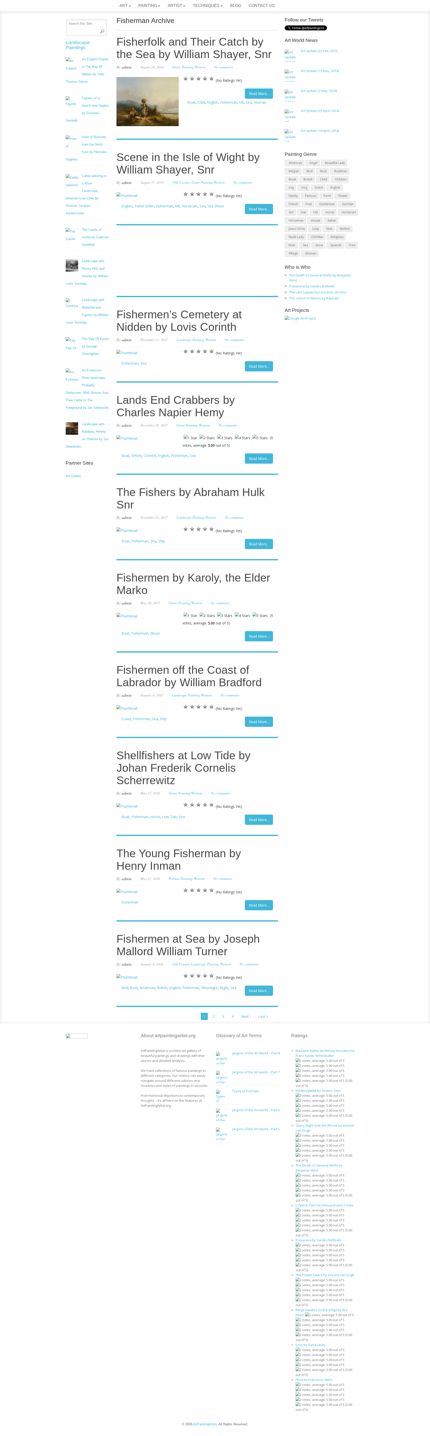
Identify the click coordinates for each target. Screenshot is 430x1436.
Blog (235, 5)
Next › (246, 1016)
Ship (161, 541)
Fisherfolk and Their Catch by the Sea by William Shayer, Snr (194, 48)
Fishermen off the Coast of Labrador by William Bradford (189, 676)
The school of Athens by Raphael (314, 298)
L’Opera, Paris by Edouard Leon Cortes (325, 1205)
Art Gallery (73, 476)
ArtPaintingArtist (85, 6)
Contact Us (262, 5)
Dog (304, 187)
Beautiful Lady (335, 163)
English (212, 102)
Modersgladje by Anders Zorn (318, 1090)
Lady (315, 229)
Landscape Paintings (78, 45)
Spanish (335, 245)
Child (201, 102)
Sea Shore (216, 206)
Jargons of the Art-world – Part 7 (256, 1072)
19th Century (181, 182)
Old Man (317, 237)
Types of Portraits (245, 1091)
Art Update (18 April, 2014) (320, 130)
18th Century (181, 964)
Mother (345, 229)
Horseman (296, 220)
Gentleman (327, 204)
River (292, 245)
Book (292, 179)
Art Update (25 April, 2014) (320, 110)
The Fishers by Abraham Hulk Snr (190, 498)
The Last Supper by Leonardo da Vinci (317, 292)
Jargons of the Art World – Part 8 (256, 1053)
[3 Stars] (198, 78)
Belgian (294, 171)
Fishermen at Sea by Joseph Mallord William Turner (188, 945)
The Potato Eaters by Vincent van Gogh (325, 1275)
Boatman (147, 987)
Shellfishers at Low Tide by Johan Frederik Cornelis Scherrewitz (183, 768)
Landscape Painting (190, 339)
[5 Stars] (211, 78)
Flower (343, 196)
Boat (191, 102)
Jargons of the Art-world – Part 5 (256, 1129)
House (315, 220)
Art (125, 5)
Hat (303, 212)
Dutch (319, 187)
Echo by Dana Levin (310, 1345)
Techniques (208, 5)
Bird (124, 987)
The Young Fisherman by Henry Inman (178, 859)
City (291, 187)
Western (200, 67)
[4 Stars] (205, 78)
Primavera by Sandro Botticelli (311, 286)
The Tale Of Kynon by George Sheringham (95, 346)
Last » (263, 1016)
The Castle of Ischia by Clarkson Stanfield (95, 237)
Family (293, 196)
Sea (249, 102)
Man (329, 229)
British (136, 455)
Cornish (150, 455)
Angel (314, 163)
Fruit (309, 204)
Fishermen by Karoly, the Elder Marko (193, 583)
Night (224, 987)
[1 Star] (185, 78)
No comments (223, 67)
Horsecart (190, 206)
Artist (176, 5)
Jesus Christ (297, 229)
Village (293, 253)
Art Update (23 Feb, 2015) (319, 51)
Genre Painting (183, 67)
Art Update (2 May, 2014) (319, 90)
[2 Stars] (192, 78)
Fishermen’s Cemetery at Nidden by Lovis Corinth (179, 320)
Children (341, 179)
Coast (126, 718)
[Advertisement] (194, 261)
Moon (155, 633)
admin (127, 67)
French (293, 204)
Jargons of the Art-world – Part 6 (256, 1110)
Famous (310, 196)
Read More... (259, 93)
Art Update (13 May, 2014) (320, 71)
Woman (260, 102)
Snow (319, 245)
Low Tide (169, 816)
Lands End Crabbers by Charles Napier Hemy (175, 406)
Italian (332, 220)
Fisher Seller (144, 206)
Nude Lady (296, 237)
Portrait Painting (181, 878)
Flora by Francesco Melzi (314, 1379)
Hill (241, 102)
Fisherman (228, 102)
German (348, 204)
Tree (352, 245)
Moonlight (209, 987)
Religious (337, 237)
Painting (149, 5)
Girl (291, 212)
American (295, 163)
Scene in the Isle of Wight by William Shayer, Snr (188, 163)
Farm (327, 196)
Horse (155, 816)
